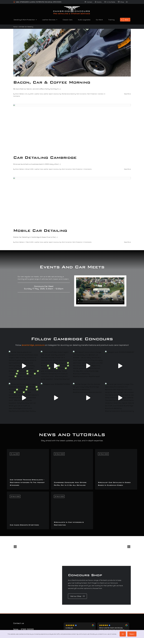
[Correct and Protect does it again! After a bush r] (56, 366)
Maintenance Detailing (69, 94)
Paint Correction (81, 94)
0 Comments (87, 169)
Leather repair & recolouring (52, 94)
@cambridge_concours (33, 345)
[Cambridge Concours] (71, 7)
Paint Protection (92, 94)
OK (123, 634)
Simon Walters (19, 94)
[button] (15, 546)
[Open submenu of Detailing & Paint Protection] (36, 20)
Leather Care (38, 94)
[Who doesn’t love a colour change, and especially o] (88, 366)
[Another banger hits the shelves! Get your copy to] (88, 398)
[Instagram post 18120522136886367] (120, 366)
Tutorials (100, 94)
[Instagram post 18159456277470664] (56, 398)
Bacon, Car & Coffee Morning (51, 82)
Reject (132, 634)
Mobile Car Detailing (40, 230)
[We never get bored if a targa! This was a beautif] (120, 398)
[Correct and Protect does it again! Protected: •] (24, 398)
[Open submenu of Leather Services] (56, 20)
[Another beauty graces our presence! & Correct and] (24, 366)
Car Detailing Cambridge (45, 157)
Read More (127, 94)
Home (15, 26)
